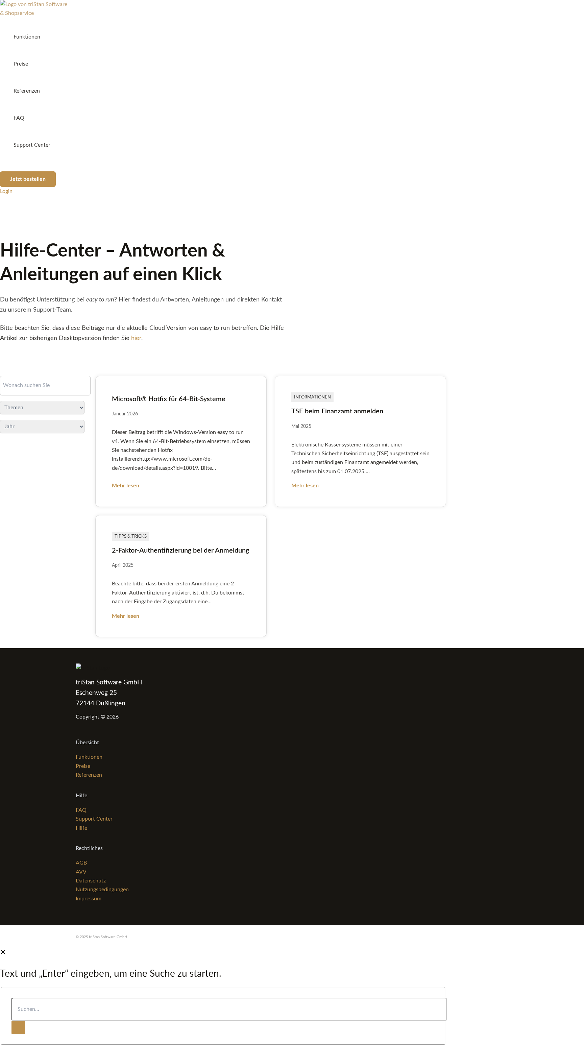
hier (136, 338)
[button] (28, 179)
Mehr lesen (125, 485)
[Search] (18, 1027)
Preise (21, 64)
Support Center (32, 145)
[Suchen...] (229, 1009)
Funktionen (27, 37)
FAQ (19, 118)
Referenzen (27, 91)
